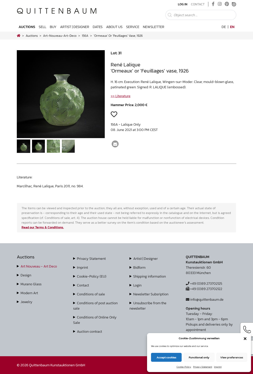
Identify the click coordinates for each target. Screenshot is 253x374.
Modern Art (29, 293)
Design (26, 275)
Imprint (218, 367)
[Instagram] (220, 4)
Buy (53, 26)
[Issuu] (234, 4)
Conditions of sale (91, 294)
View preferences (231, 357)
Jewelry (26, 301)
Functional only (199, 357)
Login (137, 285)
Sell (42, 26)
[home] (18, 35)
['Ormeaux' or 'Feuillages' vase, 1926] (61, 136)
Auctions (27, 26)
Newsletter (153, 26)
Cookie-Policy (184, 367)
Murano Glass (31, 284)
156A (85, 35)
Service (132, 26)
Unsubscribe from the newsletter (147, 305)
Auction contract (89, 331)
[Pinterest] (227, 4)
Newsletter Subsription (150, 294)
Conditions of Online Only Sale (95, 320)
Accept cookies (166, 357)
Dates (98, 26)
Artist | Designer (74, 26)
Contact (198, 4)
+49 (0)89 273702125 (205, 283)
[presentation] (25, 95)
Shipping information (149, 276)
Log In (182, 4)
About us (114, 26)
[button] (245, 338)
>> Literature (120, 96)
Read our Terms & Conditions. (43, 227)
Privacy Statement (202, 367)
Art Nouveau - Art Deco (39, 266)
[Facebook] (213, 4)
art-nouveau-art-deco (59, 35)
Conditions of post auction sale (95, 305)
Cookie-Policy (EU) (91, 276)
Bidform (139, 267)
